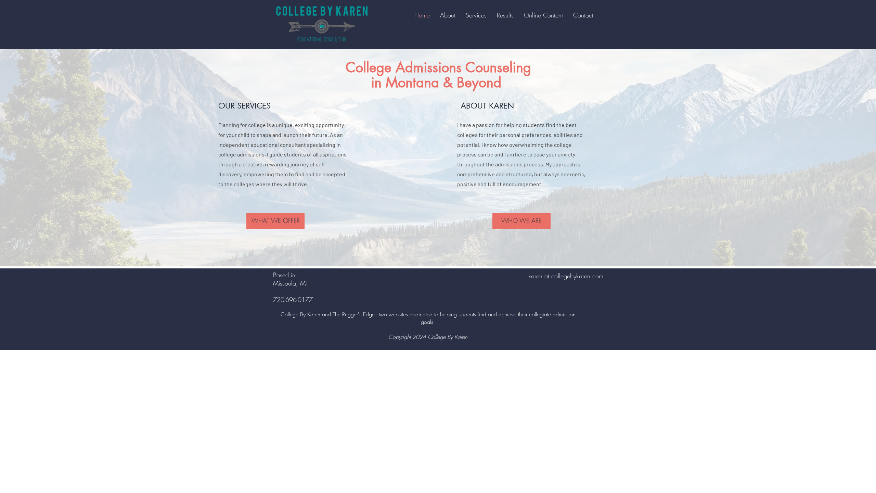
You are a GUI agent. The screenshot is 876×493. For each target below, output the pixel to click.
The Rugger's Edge (354, 314)
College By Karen (300, 314)
